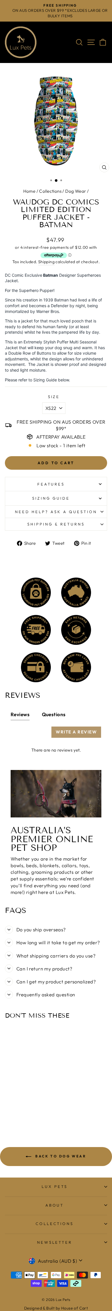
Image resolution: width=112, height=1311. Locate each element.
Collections (50, 191)
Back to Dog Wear (60, 1156)
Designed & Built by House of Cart (56, 1308)
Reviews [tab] (20, 714)
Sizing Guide (51, 498)
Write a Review (76, 732)
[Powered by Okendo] (25, 734)
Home (29, 191)
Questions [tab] (54, 714)
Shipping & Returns (56, 524)
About (54, 1205)
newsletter (54, 1242)
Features (51, 484)
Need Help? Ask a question (56, 511)
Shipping (46, 261)
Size (54, 396)
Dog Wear (75, 191)
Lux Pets (54, 1186)
